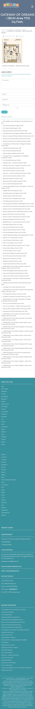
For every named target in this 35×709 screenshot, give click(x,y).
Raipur (3, 490)
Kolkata (3, 454)
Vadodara (4, 502)
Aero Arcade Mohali (8, 183)
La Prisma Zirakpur (8, 250)
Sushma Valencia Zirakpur (10, 153)
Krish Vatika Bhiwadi (8, 168)
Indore (3, 429)
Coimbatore (4, 411)
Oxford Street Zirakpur (9, 125)
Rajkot (3, 492)
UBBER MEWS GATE (8, 190)
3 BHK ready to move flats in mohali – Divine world (17, 335)
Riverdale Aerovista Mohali (10, 311)
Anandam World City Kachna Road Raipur (14, 206)
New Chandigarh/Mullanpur (8, 479)
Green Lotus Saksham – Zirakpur (12, 306)
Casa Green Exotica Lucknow (11, 275)
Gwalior (3, 421)
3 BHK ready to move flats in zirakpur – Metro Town (17, 361)
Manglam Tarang (7, 261)
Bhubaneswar (5, 404)
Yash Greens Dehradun (9, 227)
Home (3, 29)
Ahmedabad (4, 388)
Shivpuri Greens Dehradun (10, 229)
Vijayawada (4, 510)
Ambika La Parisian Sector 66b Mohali (13, 141)
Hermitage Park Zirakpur (9, 294)
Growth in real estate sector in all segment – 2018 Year (18, 186)
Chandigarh (9, 29)
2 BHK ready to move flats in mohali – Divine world (17, 339)
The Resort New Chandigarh (10, 198)
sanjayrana (21, 36)
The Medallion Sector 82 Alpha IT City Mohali (15, 121)
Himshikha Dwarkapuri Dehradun (12, 296)
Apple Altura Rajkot (8, 178)
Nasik (2, 477)
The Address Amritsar (8, 201)
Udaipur (3, 500)
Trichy (3, 497)
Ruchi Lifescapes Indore (9, 256)
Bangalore (4, 399)
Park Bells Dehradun (8, 224)
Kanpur (3, 442)
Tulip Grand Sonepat (8, 170)
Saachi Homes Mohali (9, 176)
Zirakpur (3, 515)
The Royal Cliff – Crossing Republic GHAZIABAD (16, 156)
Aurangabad (4, 396)
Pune (2, 487)
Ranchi (3, 495)
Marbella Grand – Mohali (9, 163)
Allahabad (4, 391)
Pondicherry (4, 484)
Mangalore (4, 464)
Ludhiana (3, 459)
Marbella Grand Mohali (9, 148)
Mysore (3, 472)
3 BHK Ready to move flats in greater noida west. (16, 278)
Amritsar (3, 394)
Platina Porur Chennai (9, 237)
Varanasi (3, 507)
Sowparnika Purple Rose (9, 263)
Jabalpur (3, 431)
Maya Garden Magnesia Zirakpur (12, 308)
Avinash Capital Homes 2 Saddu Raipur (13, 211)
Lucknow (3, 457)
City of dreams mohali (9, 240)
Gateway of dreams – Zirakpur (11, 165)
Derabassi (4, 416)
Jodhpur (3, 439)
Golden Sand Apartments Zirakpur (12, 245)
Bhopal (3, 401)
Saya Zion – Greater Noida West (11, 173)
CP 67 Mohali (6, 160)
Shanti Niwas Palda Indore (10, 253)
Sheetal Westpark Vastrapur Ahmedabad (14, 235)
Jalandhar (4, 436)
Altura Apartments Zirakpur (10, 181)
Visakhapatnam (5, 512)
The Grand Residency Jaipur (10, 232)
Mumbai (3, 469)
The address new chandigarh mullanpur (14, 133)
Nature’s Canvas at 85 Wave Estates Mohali (14, 136)
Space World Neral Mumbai (10, 273)
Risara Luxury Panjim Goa (9, 214)
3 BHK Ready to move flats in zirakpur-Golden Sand (17, 365)
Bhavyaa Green (7, 258)
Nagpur (3, 474)
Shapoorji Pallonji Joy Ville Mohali (12, 130)
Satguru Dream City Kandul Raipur (12, 209)
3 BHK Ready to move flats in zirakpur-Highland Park (17, 356)
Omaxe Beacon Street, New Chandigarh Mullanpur (17, 143)
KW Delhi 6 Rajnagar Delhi (10, 219)
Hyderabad (4, 426)
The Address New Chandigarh (11, 193)
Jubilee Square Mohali (9, 196)
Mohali (3, 467)
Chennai (3, 409)
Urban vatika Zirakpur (9, 248)
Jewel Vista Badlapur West (10, 270)
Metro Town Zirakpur (8, 242)
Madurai (3, 462)
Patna (3, 482)
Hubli (2, 424)
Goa (2, 419)
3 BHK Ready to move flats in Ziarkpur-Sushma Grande (18, 331)
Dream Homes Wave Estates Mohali (13, 138)
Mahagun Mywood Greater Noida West (13, 282)
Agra (2, 386)
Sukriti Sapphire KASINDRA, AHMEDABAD (14, 203)
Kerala (3, 444)
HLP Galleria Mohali (8, 128)
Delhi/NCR (4, 414)
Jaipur (3, 434)
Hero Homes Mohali (8, 150)
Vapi (2, 505)
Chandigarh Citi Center (9, 287)
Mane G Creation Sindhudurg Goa (12, 216)
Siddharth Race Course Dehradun (12, 222)
